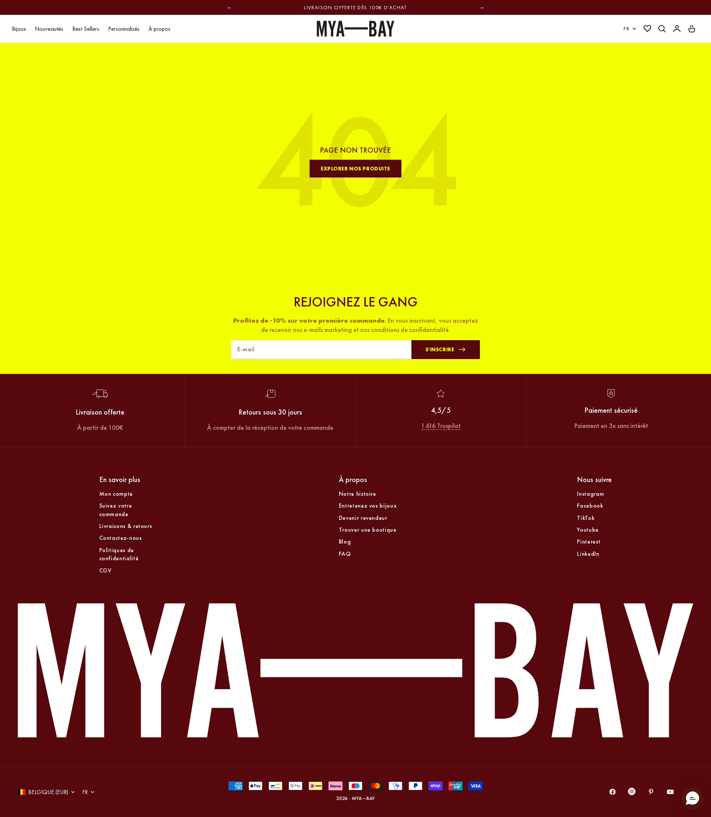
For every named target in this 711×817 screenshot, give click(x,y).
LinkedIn (588, 554)
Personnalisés (124, 29)
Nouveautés (49, 29)
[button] (692, 798)
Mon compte (116, 494)
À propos (159, 29)
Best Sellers (85, 29)
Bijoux (19, 29)
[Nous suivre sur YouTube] (670, 792)
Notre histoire (357, 494)
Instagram (590, 494)
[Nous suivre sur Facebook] (612, 792)
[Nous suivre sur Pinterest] (651, 792)
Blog (345, 541)
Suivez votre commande (115, 510)
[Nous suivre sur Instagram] (631, 793)
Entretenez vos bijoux (368, 505)
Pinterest (588, 541)
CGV (105, 570)
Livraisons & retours (125, 526)
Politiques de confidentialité (119, 554)
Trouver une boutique (368, 530)
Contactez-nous (120, 538)
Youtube (587, 530)
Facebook (590, 505)
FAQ (345, 554)
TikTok (585, 518)
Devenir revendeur (363, 518)
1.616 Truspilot (441, 425)
